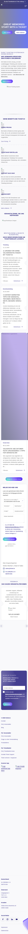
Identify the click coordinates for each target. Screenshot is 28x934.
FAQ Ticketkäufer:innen (8, 751)
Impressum (4, 927)
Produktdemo (5, 742)
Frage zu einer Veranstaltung (9, 739)
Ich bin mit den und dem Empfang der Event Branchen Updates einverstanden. (15, 695)
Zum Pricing (4, 141)
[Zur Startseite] (4, 6)
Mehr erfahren (20, 32)
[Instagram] (7, 919)
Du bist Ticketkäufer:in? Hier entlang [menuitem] (14, 1)
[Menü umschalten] (25, 6)
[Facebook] (3, 919)
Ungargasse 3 (5, 893)
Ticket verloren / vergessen (9, 757)
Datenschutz (4, 930)
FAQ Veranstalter (6, 724)
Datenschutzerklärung (12, 527)
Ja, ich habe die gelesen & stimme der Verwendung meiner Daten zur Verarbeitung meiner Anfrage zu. (14, 529)
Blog (2, 727)
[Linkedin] (12, 919)
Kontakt (3, 721)
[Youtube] (16, 919)
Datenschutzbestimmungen (13, 694)
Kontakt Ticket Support (7, 754)
